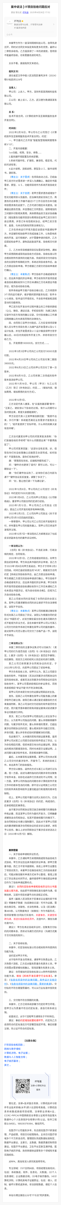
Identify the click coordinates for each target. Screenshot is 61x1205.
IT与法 (26, 12)
